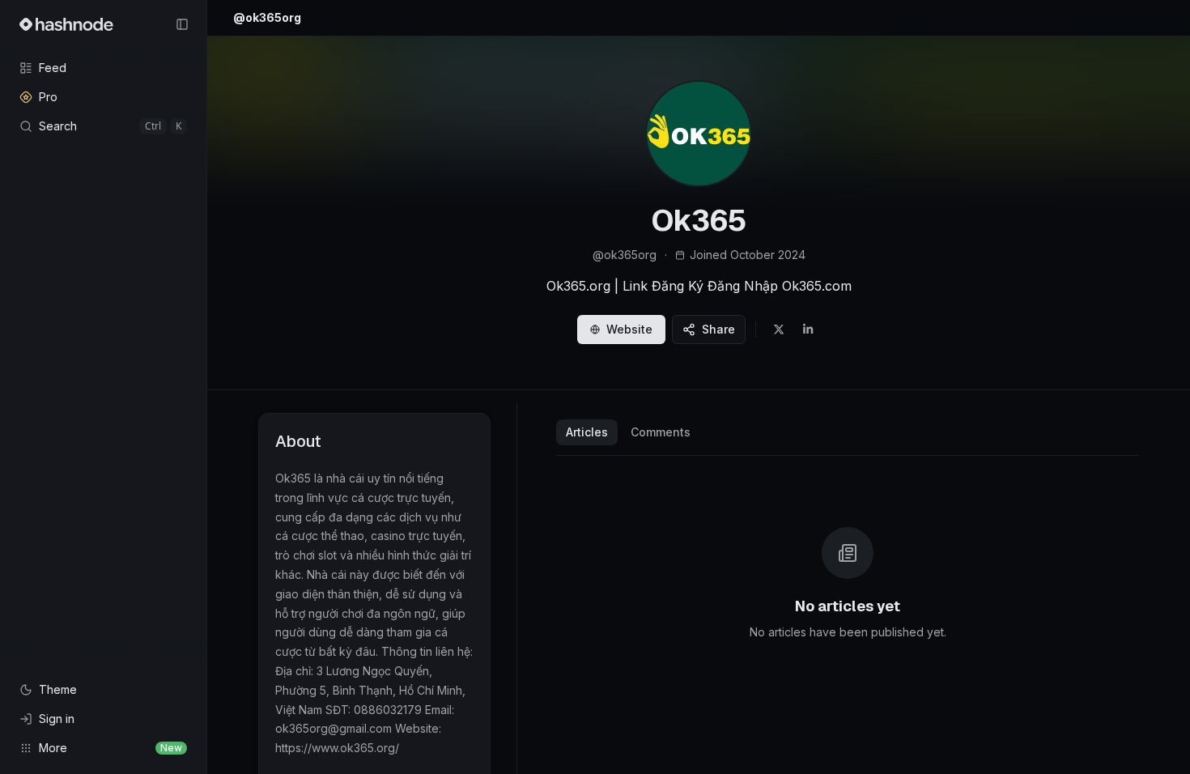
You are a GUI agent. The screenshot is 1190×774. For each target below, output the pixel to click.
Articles (587, 432)
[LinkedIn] (808, 329)
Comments (661, 432)
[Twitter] (779, 329)
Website (629, 329)
